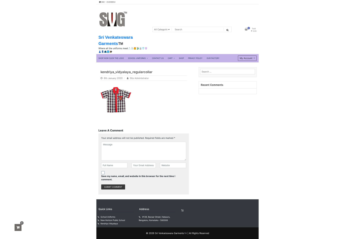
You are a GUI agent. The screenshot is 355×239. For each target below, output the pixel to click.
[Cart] (182, 210)
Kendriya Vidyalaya (109, 223)
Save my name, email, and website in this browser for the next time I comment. (138, 178)
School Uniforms (108, 217)
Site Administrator (139, 78)
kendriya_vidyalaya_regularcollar (126, 72)
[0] (18, 227)
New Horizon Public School (113, 220)
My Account (246, 58)
